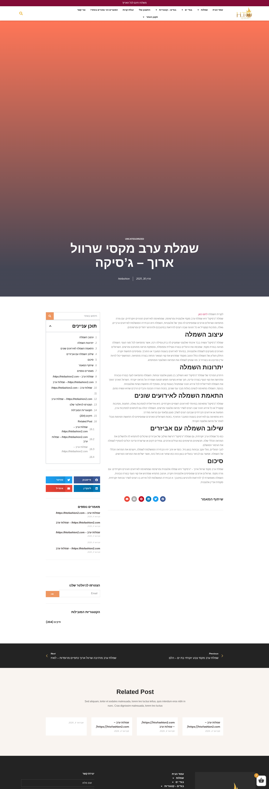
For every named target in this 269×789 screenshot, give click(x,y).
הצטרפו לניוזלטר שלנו (81, 404)
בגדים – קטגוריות (167, 10)
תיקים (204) (86, 416)
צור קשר (81, 10)
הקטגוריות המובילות (81, 410)
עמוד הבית (218, 10)
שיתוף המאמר (86, 365)
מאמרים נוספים (85, 371)
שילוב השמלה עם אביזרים (80, 354)
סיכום (91, 359)
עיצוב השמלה (86, 337)
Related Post (85, 421)
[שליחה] (52, 594)
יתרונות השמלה (85, 343)
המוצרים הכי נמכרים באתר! (104, 10)
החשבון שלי (144, 10)
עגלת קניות (128, 10)
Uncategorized (134, 239)
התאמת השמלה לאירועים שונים (77, 348)
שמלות (204, 10)
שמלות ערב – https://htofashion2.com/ (73, 376)
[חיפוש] (50, 316)
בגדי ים (188, 10)
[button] (163, 499)
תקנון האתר (152, 17)
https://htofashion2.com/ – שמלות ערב (73, 382)
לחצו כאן (203, 314)
